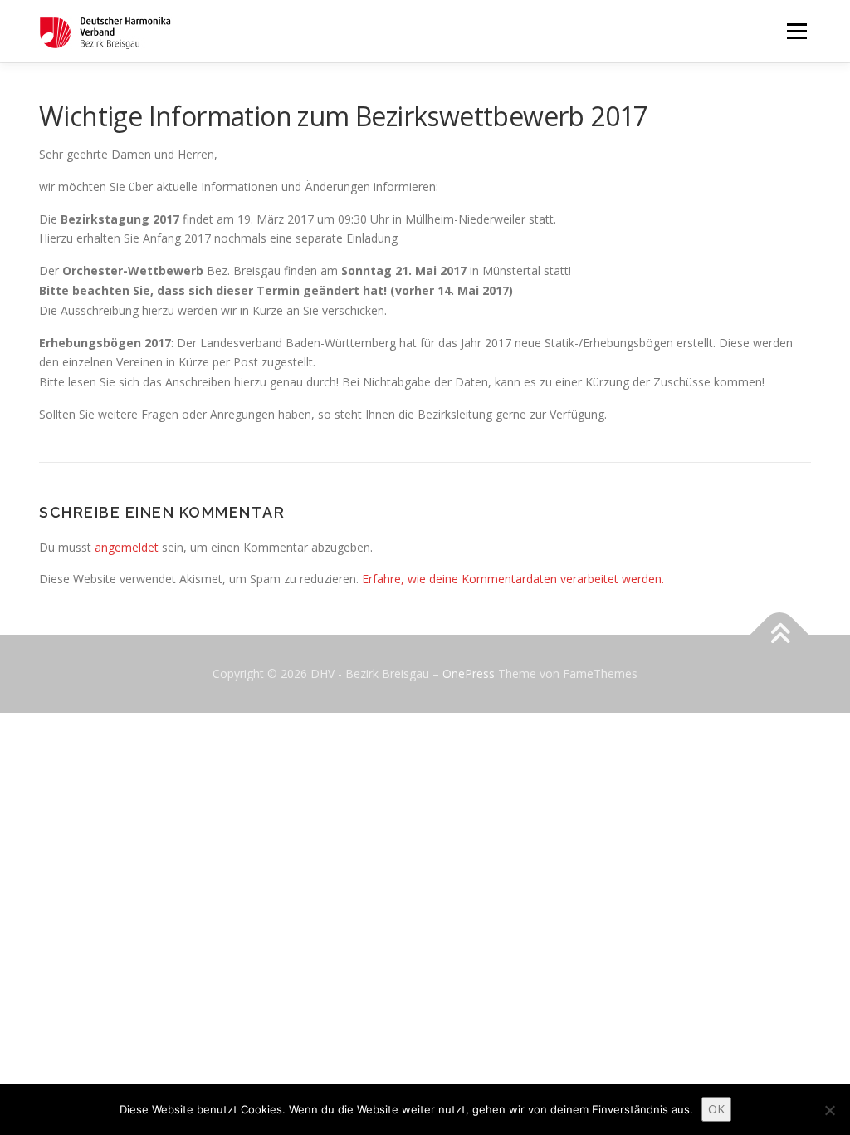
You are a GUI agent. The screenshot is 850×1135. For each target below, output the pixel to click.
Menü (796, 31)
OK (716, 1109)
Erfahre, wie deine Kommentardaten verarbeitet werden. (513, 579)
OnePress (468, 673)
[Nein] (829, 1110)
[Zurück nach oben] (779, 635)
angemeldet (127, 547)
